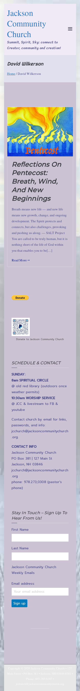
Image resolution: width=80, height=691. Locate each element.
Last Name (20, 548)
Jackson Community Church (26, 23)
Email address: (23, 583)
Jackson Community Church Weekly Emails (34, 570)
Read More (19, 260)
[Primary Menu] (70, 29)
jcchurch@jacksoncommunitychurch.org (40, 684)
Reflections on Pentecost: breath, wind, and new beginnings (36, 181)
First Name (20, 529)
